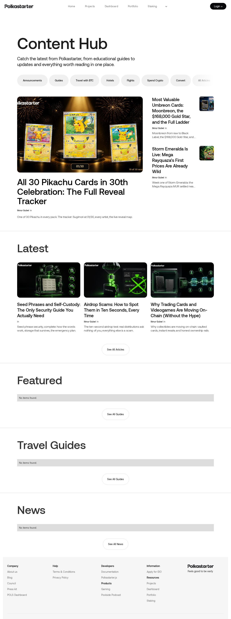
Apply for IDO (154, 571)
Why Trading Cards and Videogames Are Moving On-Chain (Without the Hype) (179, 310)
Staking (152, 6)
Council (11, 583)
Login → (218, 6)
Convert (180, 80)
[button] (167, 6)
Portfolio (133, 6)
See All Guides (115, 414)
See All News (115, 544)
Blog (9, 577)
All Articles (204, 80)
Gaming (105, 589)
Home (71, 6)
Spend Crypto (155, 80)
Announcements (32, 80)
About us (12, 571)
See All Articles (115, 349)
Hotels (110, 80)
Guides (59, 80)
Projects (90, 6)
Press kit (12, 589)
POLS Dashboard (17, 594)
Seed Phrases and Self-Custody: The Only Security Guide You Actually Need (48, 310)
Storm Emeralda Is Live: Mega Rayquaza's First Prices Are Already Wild (170, 160)
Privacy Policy (60, 577)
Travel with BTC (84, 80)
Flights (130, 80)
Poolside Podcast (111, 594)
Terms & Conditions (64, 571)
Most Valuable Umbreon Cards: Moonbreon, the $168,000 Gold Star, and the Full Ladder (171, 111)
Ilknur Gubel (23, 210)
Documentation (110, 571)
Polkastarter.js (109, 577)
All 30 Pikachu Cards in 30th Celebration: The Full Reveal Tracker (72, 191)
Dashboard (111, 6)
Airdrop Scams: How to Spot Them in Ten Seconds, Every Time (111, 310)
